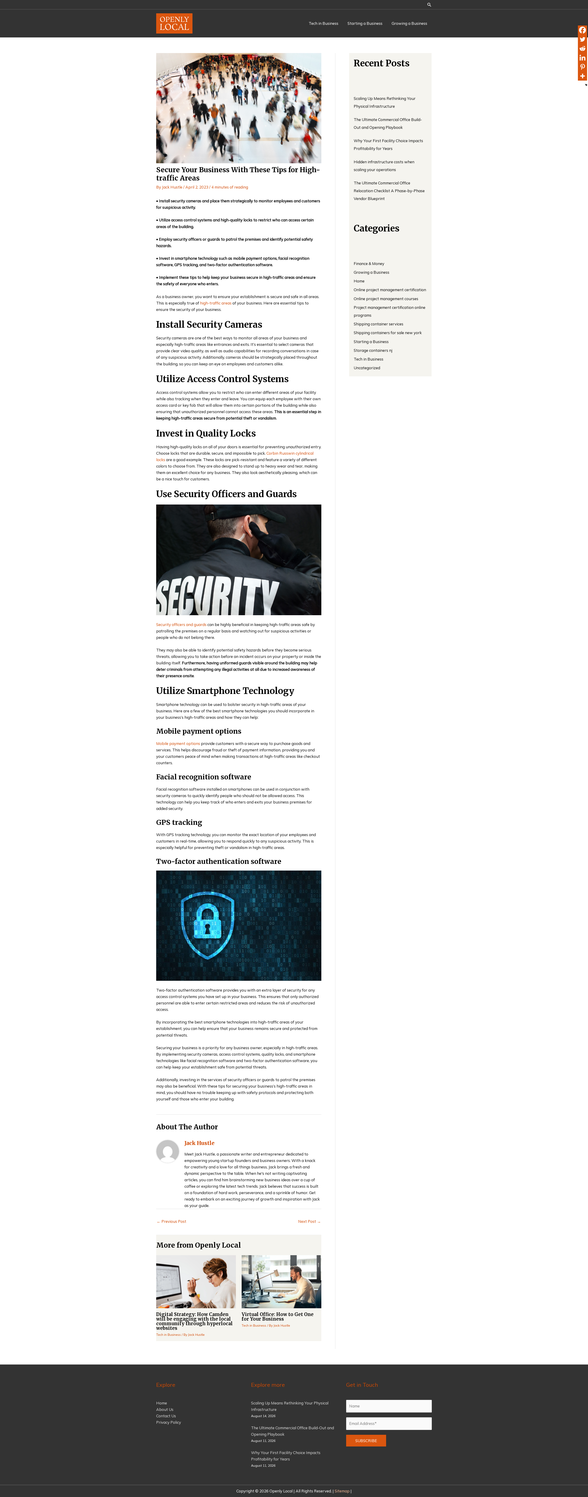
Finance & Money (369, 263)
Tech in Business (168, 1335)
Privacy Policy (168, 1422)
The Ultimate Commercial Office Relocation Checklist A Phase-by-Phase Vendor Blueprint (389, 190)
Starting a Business (371, 341)
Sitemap (343, 1491)
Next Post (309, 1221)
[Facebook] (582, 30)
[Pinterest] (582, 66)
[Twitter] (582, 39)
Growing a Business (371, 272)
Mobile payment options (178, 743)
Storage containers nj (373, 350)
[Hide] (586, 85)
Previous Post (171, 1221)
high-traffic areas (216, 303)
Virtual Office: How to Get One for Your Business (278, 1316)
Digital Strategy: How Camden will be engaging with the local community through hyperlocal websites (194, 1321)
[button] (429, 4)
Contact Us (166, 1415)
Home (359, 281)
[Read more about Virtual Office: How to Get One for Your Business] (281, 1281)
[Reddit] (582, 48)
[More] (582, 76)
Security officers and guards (181, 624)
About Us (164, 1409)
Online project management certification (390, 289)
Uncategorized (367, 367)
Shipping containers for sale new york (388, 332)
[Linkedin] (582, 57)
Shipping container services (378, 323)
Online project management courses (386, 298)
